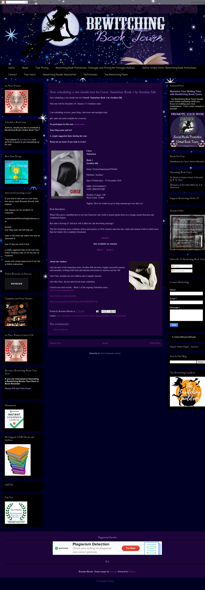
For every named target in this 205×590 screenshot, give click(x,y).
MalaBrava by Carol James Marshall (187, 161)
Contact (12, 75)
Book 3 (110, 249)
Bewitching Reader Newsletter (59, 75)
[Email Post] (97, 311)
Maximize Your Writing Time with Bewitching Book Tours (186, 93)
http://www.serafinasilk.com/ (62, 290)
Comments (178, 271)
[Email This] (102, 311)
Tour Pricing (42, 68)
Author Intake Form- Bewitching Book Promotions (169, 68)
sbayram (113, 571)
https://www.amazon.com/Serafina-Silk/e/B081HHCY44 (74, 301)
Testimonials (90, 75)
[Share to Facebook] (111, 311)
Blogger (132, 571)
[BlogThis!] (105, 311)
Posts (176, 266)
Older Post (155, 343)
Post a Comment (61, 329)
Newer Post (55, 343)
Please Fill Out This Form (18, 388)
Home (11, 68)
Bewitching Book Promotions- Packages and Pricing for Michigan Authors (95, 68)
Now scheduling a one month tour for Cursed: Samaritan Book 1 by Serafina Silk (91, 315)
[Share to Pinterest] (114, 311)
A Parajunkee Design (105, 580)
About (25, 68)
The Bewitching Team (116, 75)
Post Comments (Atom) (111, 353)
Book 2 (100, 249)
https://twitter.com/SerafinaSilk (63, 295)
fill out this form (24, 139)
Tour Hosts (30, 75)
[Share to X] (108, 311)
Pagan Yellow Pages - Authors (184, 346)
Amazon (105, 237)
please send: (79, 124)
